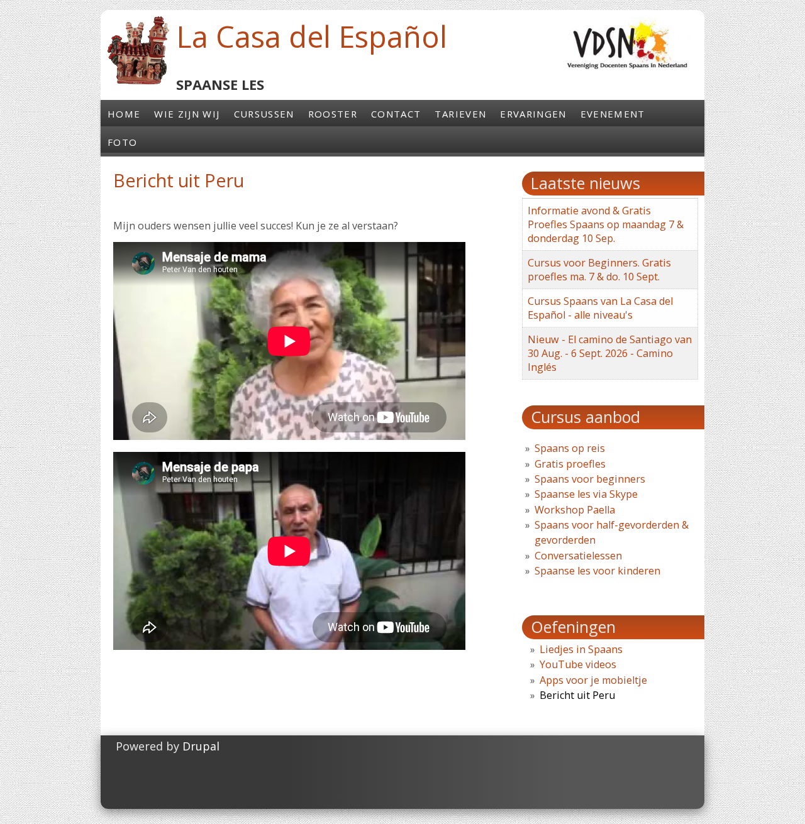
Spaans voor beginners (590, 479)
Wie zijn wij (186, 113)
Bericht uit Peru (577, 695)
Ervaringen (533, 113)
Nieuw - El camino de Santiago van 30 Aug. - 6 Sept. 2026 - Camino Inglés (610, 353)
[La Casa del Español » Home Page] (138, 81)
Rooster (332, 113)
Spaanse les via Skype (586, 494)
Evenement (612, 113)
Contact (396, 113)
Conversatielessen (578, 556)
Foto (122, 142)
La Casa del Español (311, 36)
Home (124, 113)
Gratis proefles (570, 464)
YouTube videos (578, 664)
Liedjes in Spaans (581, 649)
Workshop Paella (575, 510)
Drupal (200, 746)
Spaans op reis (570, 448)
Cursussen (264, 113)
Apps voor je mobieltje (593, 680)
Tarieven (460, 113)
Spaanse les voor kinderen (597, 571)
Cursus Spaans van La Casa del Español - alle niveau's (600, 308)
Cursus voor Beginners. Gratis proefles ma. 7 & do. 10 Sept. (599, 269)
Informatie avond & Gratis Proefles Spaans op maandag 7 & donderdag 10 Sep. (606, 224)
